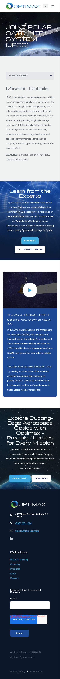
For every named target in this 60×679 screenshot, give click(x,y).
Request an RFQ (19, 559)
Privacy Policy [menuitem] (17, 671)
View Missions (20, 478)
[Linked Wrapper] (30, 496)
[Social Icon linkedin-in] (11, 538)
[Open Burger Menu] (53, 6)
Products (15, 569)
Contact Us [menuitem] (36, 671)
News (13, 573)
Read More (30, 240)
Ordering (15, 564)
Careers (14, 578)
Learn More (41, 478)
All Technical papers (30, 249)
